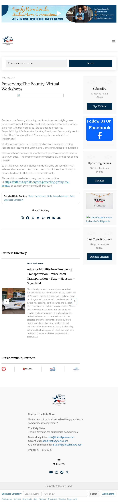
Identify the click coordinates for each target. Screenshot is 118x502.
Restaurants (7, 499)
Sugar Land (72, 499)
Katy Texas (40, 196)
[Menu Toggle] (59, 460)
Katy (31, 196)
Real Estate (27, 499)
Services (17, 499)
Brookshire (52, 499)
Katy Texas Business (57, 196)
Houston (62, 499)
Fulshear (42, 499)
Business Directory (12, 494)
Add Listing (108, 493)
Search (90, 63)
